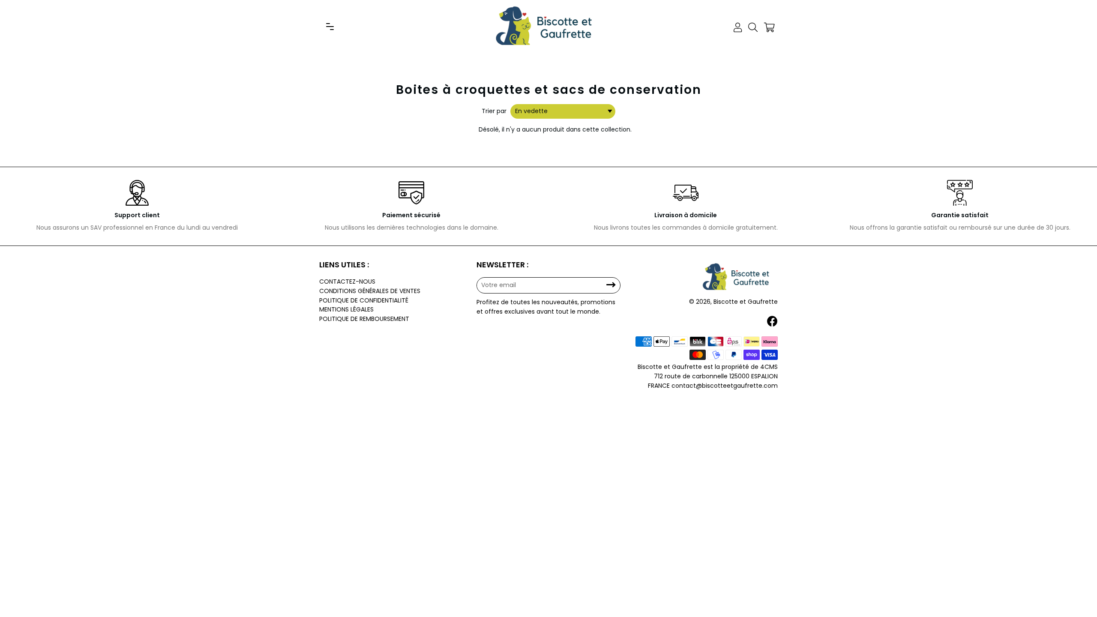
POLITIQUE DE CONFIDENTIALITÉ (363, 300)
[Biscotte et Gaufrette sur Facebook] (773, 321)
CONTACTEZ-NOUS (347, 281)
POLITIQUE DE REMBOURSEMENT (364, 318)
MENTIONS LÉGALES (346, 309)
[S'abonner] (611, 285)
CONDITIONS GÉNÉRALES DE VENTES (369, 291)
